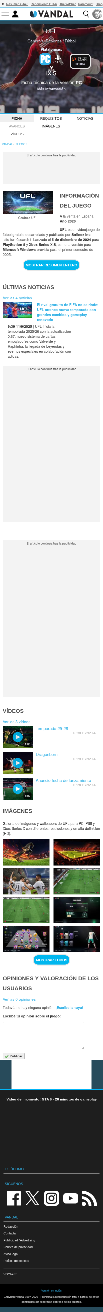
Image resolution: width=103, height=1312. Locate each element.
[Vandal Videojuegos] (51, 13)
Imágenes (51, 126)
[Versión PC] (45, 59)
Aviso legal (11, 1254)
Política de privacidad (18, 1247)
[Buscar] (86, 14)
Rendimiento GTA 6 (44, 4)
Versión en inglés (51, 1290)
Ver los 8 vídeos (16, 721)
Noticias (85, 118)
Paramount (85, 4)
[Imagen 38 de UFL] (77, 910)
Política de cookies (16, 1260)
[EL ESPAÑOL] (97, 14)
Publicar (15, 1056)
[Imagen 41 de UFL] (26, 881)
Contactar (10, 1233)
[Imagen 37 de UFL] (26, 939)
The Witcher (68, 4)
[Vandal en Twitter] (32, 1198)
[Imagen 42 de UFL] (77, 852)
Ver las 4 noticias (17, 297)
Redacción (11, 1226)
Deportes (54, 40)
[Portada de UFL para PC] (28, 202)
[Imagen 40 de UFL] (77, 881)
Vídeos (17, 134)
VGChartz (10, 1274)
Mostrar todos (51, 960)
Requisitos (51, 118)
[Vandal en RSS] (89, 1198)
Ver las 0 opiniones (19, 999)
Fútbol (70, 40)
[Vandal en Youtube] (70, 1198)
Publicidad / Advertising (19, 1240)
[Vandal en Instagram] (52, 1198)
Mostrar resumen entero (51, 265)
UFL (51, 30)
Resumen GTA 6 (17, 4)
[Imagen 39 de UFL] (26, 910)
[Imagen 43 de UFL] (26, 852)
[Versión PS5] (58, 58)
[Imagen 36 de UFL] (77, 939)
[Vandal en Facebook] (14, 1198)
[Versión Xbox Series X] (51, 70)
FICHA (17, 118)
